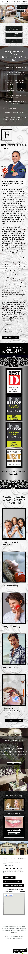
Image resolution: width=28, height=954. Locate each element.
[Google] (3, 868)
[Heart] (7, 868)
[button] (1, 752)
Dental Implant (8, 667)
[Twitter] (17, 868)
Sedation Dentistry (10, 585)
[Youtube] (14, 868)
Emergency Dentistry (11, 626)
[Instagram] (21, 868)
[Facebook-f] (10, 868)
